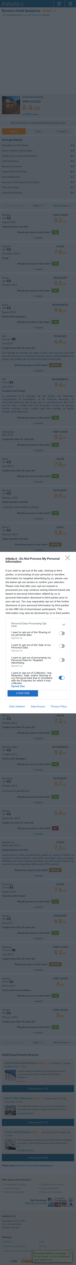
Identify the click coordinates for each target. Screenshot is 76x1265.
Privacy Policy (59, 706)
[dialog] (38, 632)
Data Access (38, 706)
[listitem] (38, 624)
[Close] (68, 558)
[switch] (62, 633)
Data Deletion (17, 706)
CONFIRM (23, 693)
